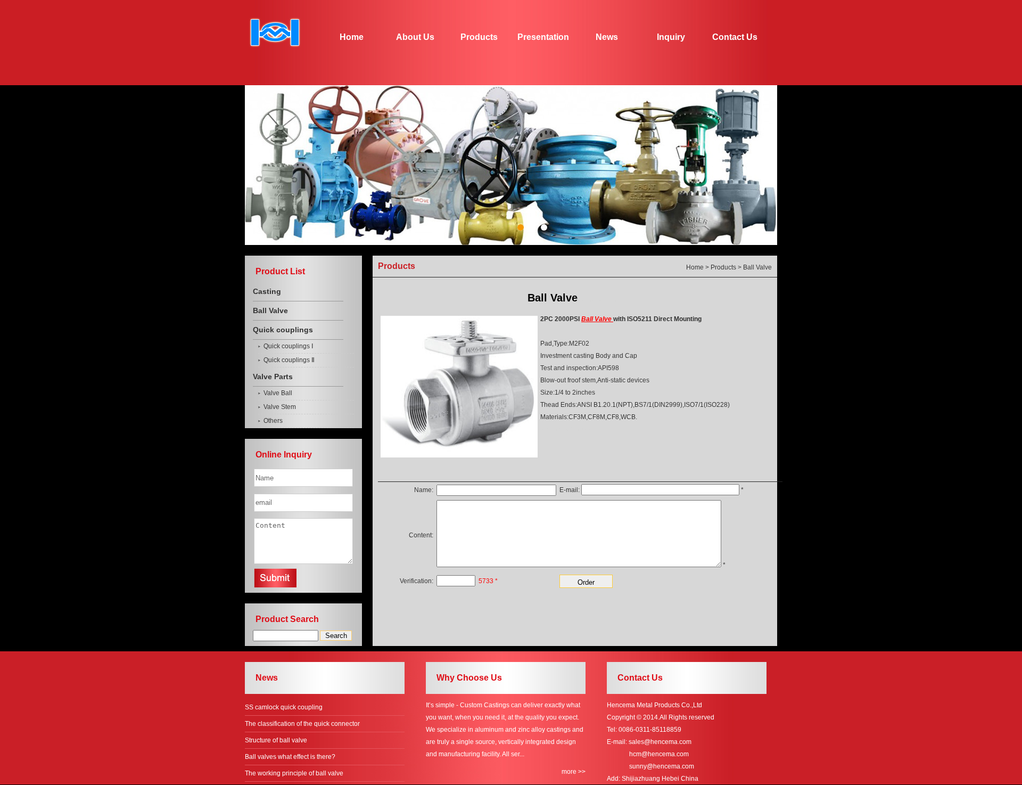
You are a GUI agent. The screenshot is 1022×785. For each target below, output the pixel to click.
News (607, 37)
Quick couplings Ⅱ (289, 360)
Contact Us (734, 37)
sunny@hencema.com (661, 766)
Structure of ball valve (276, 740)
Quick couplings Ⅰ (288, 346)
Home (352, 37)
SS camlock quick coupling (284, 707)
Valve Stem (279, 407)
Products (479, 37)
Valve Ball (277, 393)
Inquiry (671, 37)
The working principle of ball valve (294, 773)
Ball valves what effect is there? (290, 757)
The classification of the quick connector (302, 723)
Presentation (543, 37)
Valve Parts (273, 376)
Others (273, 420)
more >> (574, 771)
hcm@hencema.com (659, 754)
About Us (415, 37)
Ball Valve (270, 310)
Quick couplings (283, 329)
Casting (267, 291)
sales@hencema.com (660, 742)
